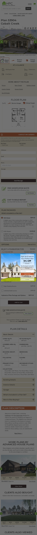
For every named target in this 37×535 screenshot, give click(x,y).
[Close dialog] (35, 254)
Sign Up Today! (27, 274)
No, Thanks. (27, 279)
